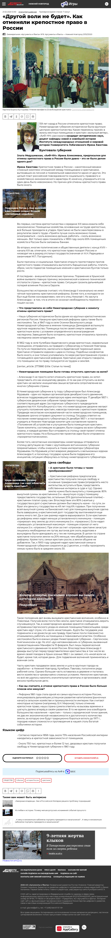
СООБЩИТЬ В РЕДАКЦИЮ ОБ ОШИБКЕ (69, 877)
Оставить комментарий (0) (86, 758)
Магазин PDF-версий (77, 870)
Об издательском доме (31, 870)
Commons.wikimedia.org (83, 110)
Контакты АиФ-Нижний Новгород (36, 877)
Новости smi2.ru (12, 860)
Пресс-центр (50, 870)
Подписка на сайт (68, 873)
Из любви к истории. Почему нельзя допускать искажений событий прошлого (50, 810)
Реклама (62, 870)
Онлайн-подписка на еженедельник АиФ (39, 873)
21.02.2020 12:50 (9, 12)
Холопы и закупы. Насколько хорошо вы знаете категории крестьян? (57, 597)
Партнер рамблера (45, 927)
